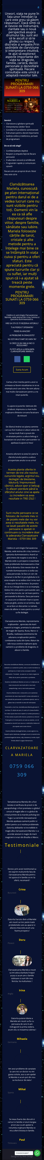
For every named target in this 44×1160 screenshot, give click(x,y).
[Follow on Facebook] (17, 359)
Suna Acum (22, 369)
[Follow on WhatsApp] (27, 359)
